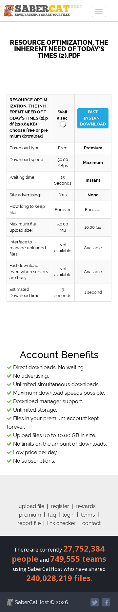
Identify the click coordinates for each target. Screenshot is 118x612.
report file (29, 523)
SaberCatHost (32, 602)
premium (30, 515)
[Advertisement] (62, 73)
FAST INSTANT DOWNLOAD (93, 117)
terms (88, 515)
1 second (93, 292)
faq (52, 515)
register (60, 506)
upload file (31, 506)
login (68, 515)
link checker (61, 523)
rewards (86, 506)
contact (91, 523)
